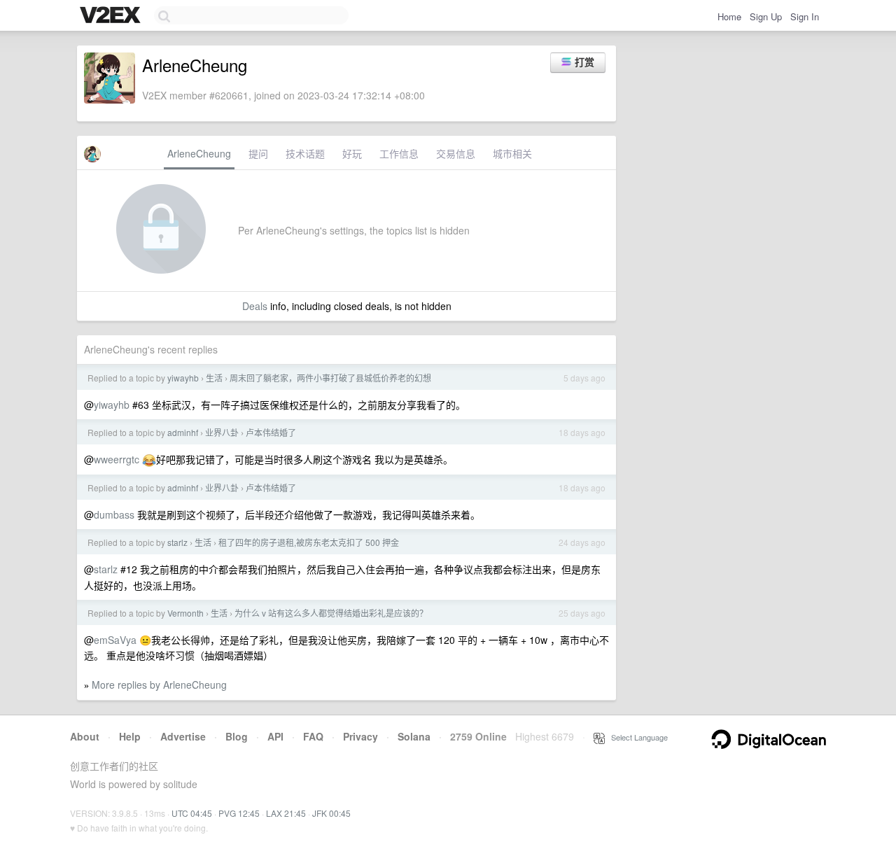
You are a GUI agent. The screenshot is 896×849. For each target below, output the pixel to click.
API (275, 736)
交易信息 (455, 153)
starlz (177, 542)
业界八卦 (222, 432)
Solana (414, 736)
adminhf (182, 432)
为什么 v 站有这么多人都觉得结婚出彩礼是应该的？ (331, 613)
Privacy (360, 736)
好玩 (352, 153)
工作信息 (399, 153)
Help (130, 736)
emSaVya (115, 640)
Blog (236, 736)
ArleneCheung (199, 153)
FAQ (313, 736)
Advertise (183, 736)
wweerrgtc (116, 459)
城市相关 (512, 153)
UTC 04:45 (192, 813)
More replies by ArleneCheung (159, 685)
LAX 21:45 (286, 813)
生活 (214, 378)
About (84, 736)
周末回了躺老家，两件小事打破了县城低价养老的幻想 (330, 378)
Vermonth (185, 613)
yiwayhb (183, 378)
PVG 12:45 (239, 813)
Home (729, 16)
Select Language (636, 737)
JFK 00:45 (331, 813)
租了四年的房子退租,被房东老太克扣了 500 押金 (308, 542)
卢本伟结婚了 (271, 432)
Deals (254, 306)
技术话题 (305, 153)
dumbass (114, 514)
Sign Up (766, 16)
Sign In (804, 16)
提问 (258, 153)
